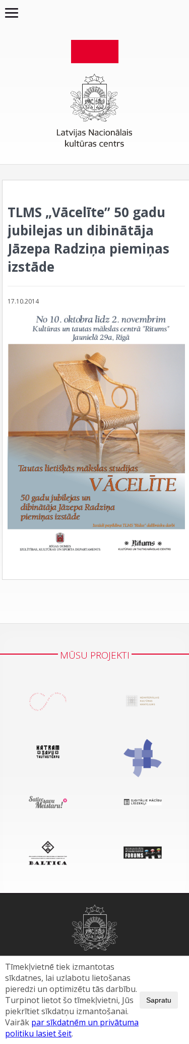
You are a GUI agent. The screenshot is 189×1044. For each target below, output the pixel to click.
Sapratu (158, 1000)
